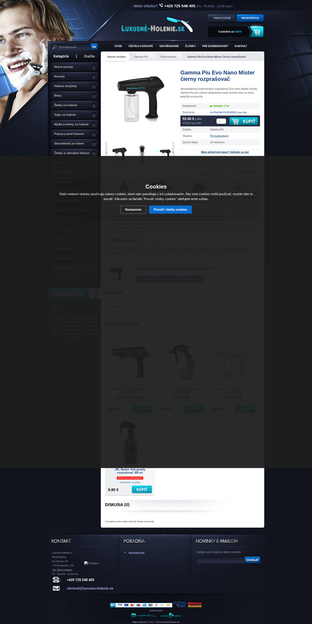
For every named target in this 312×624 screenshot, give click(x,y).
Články (190, 46)
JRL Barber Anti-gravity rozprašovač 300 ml (130, 471)
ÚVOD (118, 46)
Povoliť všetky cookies (170, 209)
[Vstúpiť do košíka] (257, 32)
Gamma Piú (141, 56)
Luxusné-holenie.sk (169, 622)
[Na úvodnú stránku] (157, 24)
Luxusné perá (156, 611)
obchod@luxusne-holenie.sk (90, 588)
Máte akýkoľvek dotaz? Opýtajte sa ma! (225, 152)
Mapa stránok (139, 622)
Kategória (60, 56)
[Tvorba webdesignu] (171, 618)
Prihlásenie (222, 18)
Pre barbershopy (215, 46)
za (230, 31)
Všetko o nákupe (140, 46)
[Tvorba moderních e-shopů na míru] (144, 618)
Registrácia (250, 18)
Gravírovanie (169, 46)
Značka (89, 56)
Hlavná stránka (116, 56)
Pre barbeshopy (219, 135)
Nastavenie (133, 209)
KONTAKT (241, 46)
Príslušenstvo (168, 56)
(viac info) (242, 112)
